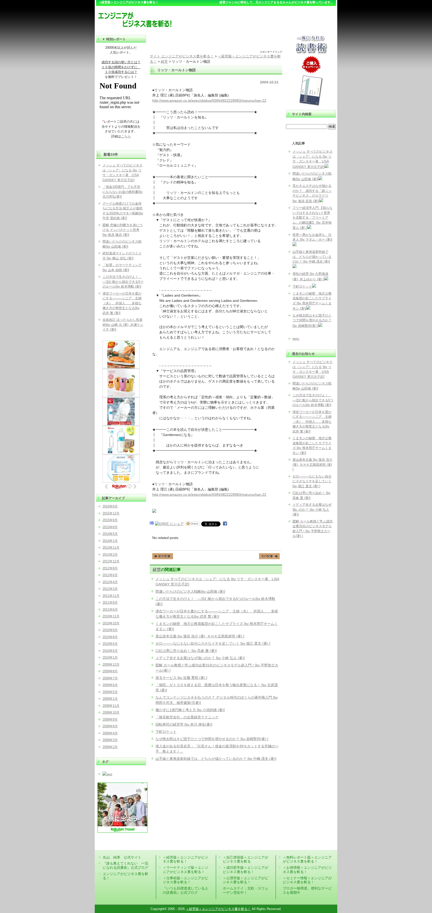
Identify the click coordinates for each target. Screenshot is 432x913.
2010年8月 (110, 637)
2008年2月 (110, 747)
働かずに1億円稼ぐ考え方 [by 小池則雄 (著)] (190, 710)
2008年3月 (110, 740)
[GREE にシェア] (169, 524)
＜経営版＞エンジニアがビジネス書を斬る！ (185, 859)
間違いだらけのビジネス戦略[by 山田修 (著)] (190, 591)
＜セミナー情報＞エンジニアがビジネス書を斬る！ (307, 880)
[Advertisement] (216, 42)
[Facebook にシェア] (225, 524)
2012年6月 (110, 575)
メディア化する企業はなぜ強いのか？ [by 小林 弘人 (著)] (200, 658)
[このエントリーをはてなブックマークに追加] (152, 524)
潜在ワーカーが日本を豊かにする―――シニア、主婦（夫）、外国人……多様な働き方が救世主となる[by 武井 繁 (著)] (312, 421)
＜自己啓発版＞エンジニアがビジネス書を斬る (245, 859)
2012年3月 (110, 589)
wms (295, 339)
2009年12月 (111, 664)
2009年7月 (110, 678)
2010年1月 (110, 657)
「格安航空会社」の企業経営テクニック (187, 717)
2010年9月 (110, 630)
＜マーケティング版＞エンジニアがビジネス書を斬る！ (185, 870)
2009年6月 (110, 685)
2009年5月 (110, 692)
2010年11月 (111, 616)
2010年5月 (110, 651)
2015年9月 (110, 520)
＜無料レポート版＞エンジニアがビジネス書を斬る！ (307, 859)
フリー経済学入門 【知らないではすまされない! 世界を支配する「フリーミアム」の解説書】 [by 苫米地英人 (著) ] (312, 218)
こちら (126, 136)
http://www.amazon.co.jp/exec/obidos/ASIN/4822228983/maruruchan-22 (209, 100)
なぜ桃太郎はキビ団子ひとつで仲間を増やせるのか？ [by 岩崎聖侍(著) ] (212, 739)
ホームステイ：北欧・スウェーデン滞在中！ (245, 890)
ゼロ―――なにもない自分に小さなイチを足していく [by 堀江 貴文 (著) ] (213, 643)
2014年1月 (110, 541)
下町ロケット (166, 732)
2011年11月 (111, 596)
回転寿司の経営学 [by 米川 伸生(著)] (184, 724)
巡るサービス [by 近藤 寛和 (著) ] (181, 678)
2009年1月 (110, 699)
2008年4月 (110, 733)
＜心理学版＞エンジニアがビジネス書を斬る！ (245, 880)
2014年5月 (110, 534)
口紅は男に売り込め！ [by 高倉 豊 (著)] (186, 651)
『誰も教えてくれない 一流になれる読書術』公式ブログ (125, 865)
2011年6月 (110, 609)
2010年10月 (111, 623)
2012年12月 (111, 561)
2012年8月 (110, 568)
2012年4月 (110, 582)
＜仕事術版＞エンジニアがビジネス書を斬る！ (185, 880)
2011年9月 (110, 602)
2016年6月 (110, 506)
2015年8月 (110, 527)
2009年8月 (110, 671)
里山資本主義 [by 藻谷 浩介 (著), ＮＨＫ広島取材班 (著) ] (200, 636)
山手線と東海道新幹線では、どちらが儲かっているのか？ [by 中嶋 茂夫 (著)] (216, 759)
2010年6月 (110, 644)
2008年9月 (110, 719)
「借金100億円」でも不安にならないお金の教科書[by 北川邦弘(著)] (122, 191)
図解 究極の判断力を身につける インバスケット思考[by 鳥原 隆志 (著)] (122, 230)
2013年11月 (111, 547)
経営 (157, 569)
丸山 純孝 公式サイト (122, 857)
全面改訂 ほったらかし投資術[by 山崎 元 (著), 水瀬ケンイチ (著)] (122, 324)
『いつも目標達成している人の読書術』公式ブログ (185, 890)
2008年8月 (110, 726)
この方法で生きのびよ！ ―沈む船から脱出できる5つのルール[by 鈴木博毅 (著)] (312, 400)
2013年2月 (110, 554)
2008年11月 (111, 706)
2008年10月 (111, 712)
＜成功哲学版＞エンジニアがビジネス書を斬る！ (245, 870)
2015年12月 (111, 513)
